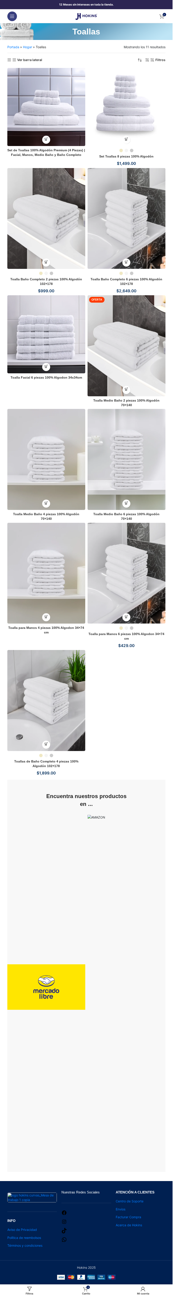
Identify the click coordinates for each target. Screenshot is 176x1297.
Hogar (27, 47)
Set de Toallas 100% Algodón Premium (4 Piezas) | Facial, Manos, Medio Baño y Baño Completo (46, 152)
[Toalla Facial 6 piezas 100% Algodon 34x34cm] (46, 334)
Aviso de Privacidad (22, 1230)
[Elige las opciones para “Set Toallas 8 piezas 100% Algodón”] (126, 140)
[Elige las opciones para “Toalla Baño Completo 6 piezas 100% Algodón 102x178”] (126, 263)
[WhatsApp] (64, 1239)
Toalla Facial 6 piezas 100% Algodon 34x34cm (46, 377)
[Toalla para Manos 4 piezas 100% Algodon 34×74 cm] (46, 573)
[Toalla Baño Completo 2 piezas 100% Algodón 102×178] (46, 218)
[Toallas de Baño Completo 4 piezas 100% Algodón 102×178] (46, 700)
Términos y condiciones (24, 1245)
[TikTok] (64, 1230)
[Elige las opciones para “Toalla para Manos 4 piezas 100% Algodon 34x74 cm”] (46, 617)
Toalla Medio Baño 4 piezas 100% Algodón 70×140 (46, 516)
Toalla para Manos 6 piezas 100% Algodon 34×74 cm (126, 636)
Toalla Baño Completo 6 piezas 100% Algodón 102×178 (126, 281)
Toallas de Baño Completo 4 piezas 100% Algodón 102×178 (46, 764)
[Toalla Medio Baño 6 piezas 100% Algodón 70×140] (126, 459)
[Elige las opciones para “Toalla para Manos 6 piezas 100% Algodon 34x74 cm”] (126, 617)
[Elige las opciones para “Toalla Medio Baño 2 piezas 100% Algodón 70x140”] (126, 390)
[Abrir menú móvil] (12, 16)
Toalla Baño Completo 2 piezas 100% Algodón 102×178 (46, 281)
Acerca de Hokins (129, 1225)
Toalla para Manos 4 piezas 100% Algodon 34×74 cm (46, 630)
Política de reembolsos (24, 1238)
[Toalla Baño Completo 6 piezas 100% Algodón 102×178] (126, 218)
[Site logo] (86, 16)
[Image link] (32, 1197)
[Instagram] (64, 1221)
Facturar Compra (128, 1217)
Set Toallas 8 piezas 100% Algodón (126, 156)
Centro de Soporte (129, 1201)
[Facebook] (64, 1212)
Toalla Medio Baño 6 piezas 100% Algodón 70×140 (126, 516)
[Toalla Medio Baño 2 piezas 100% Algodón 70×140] (126, 345)
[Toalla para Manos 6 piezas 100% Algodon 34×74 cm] (126, 573)
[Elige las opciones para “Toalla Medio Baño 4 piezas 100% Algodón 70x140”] (46, 504)
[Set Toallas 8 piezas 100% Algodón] (126, 107)
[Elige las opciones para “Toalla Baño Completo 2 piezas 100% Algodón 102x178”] (46, 263)
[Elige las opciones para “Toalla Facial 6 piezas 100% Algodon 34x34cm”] (46, 367)
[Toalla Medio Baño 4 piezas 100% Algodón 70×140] (46, 459)
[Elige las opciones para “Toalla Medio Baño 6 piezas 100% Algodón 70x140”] (126, 504)
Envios (120, 1209)
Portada (13, 47)
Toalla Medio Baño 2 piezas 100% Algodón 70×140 (126, 403)
